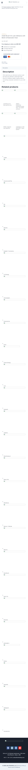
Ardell (4, 34)
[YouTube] (19, 747)
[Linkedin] (15, 747)
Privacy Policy (21, 765)
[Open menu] (2, 2)
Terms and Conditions (14, 767)
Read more (7, 109)
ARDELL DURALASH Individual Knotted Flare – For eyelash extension (20, 106)
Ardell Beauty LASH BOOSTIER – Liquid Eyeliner (20, 128)
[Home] (2, 6)
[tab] (14, 68)
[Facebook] (8, 747)
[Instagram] (12, 747)
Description (5, 67)
